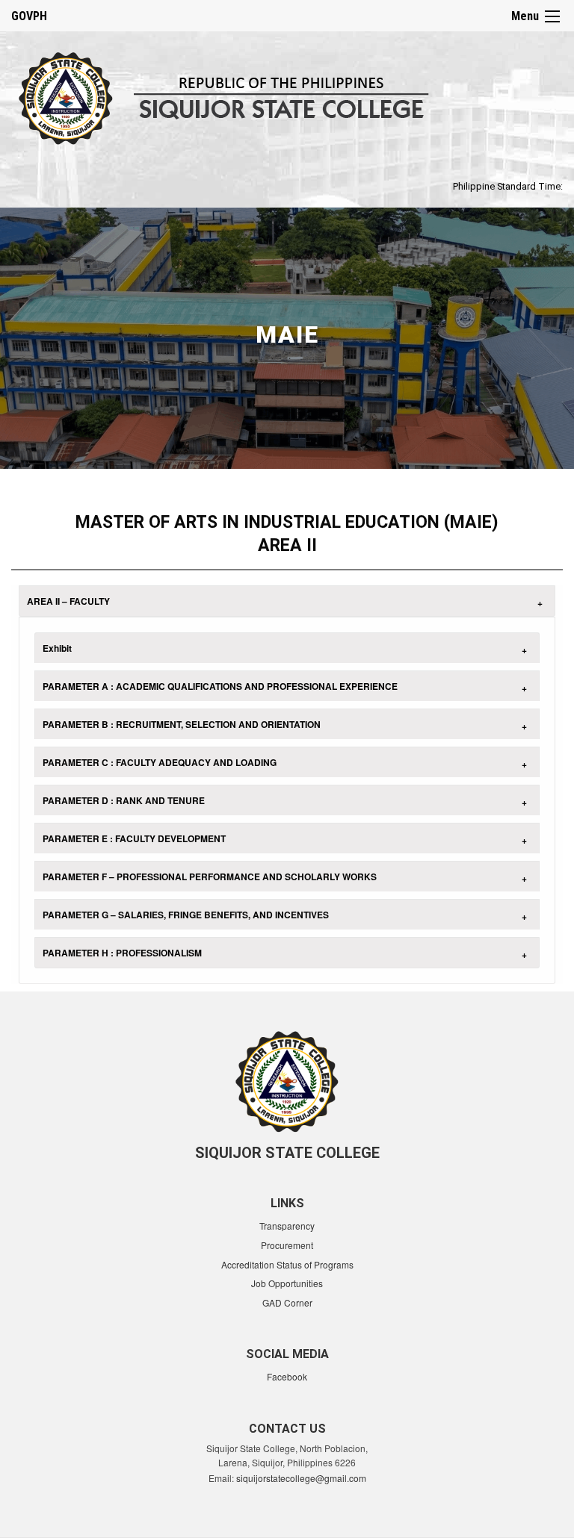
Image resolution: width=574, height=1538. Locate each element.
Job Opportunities (287, 1283)
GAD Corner (287, 1302)
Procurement (287, 1245)
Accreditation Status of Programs (287, 1264)
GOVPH (29, 16)
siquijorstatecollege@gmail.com (301, 1478)
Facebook (287, 1376)
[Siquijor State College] (245, 96)
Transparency (287, 1225)
